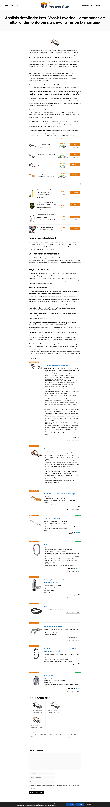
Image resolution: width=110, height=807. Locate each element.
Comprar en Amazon (73, 440)
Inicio (6, 5)
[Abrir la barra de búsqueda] (105, 5)
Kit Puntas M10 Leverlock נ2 (53, 626)
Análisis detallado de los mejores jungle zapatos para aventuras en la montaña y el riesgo (53, 737)
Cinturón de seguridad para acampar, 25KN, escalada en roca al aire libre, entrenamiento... (46, 229)
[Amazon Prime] (78, 533)
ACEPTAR (70, 804)
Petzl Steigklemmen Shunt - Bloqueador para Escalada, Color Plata (59, 581)
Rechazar (80, 804)
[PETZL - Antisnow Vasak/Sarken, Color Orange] (36, 499)
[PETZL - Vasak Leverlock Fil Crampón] (36, 367)
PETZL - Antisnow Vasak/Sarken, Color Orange (59, 494)
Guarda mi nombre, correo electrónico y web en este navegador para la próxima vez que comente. (54, 787)
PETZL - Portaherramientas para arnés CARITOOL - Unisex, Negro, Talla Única (60, 650)
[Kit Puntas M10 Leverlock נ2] (36, 631)
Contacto (98, 5)
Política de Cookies (57, 804)
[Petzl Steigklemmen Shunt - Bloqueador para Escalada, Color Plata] (36, 585)
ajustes (54, 805)
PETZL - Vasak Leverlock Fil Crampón (56, 365)
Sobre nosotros (87, 5)
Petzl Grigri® (48, 675)
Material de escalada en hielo (38, 733)
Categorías (14, 5)
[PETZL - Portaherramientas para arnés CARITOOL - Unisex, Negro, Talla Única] (36, 654)
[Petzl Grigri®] (36, 681)
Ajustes (89, 804)
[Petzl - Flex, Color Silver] (36, 523)
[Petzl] (36, 454)
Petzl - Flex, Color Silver (52, 518)
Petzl (38, 165)
